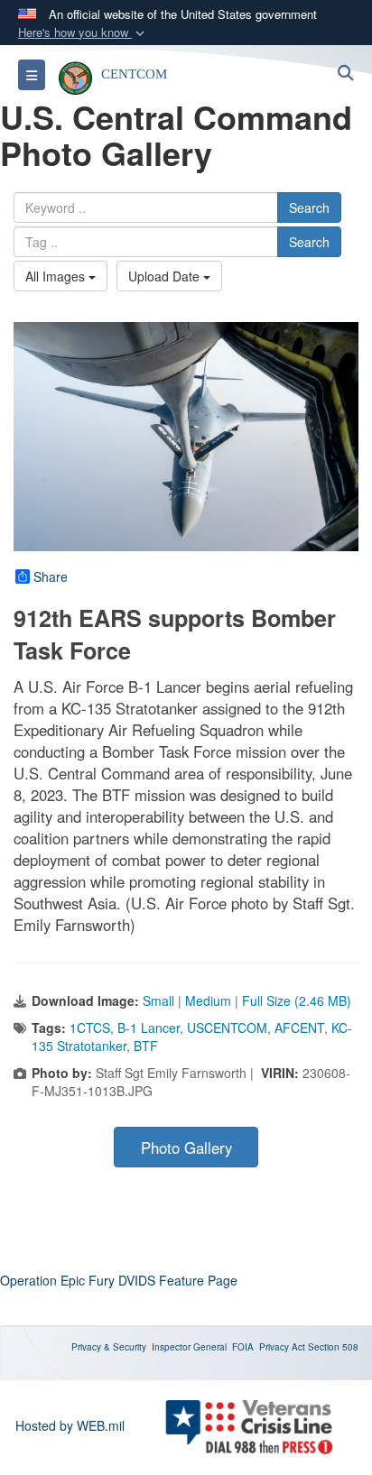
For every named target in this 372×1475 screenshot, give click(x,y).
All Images (56, 276)
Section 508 (333, 1347)
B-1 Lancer (148, 1028)
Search (309, 207)
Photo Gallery (186, 1147)
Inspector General (189, 1347)
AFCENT (299, 1028)
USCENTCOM (227, 1028)
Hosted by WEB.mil (70, 1425)
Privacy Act (282, 1347)
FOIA (243, 1347)
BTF (146, 1046)
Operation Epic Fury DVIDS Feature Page (118, 1280)
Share (50, 576)
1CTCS (90, 1028)
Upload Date (165, 276)
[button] (83, 32)
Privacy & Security (108, 1347)
